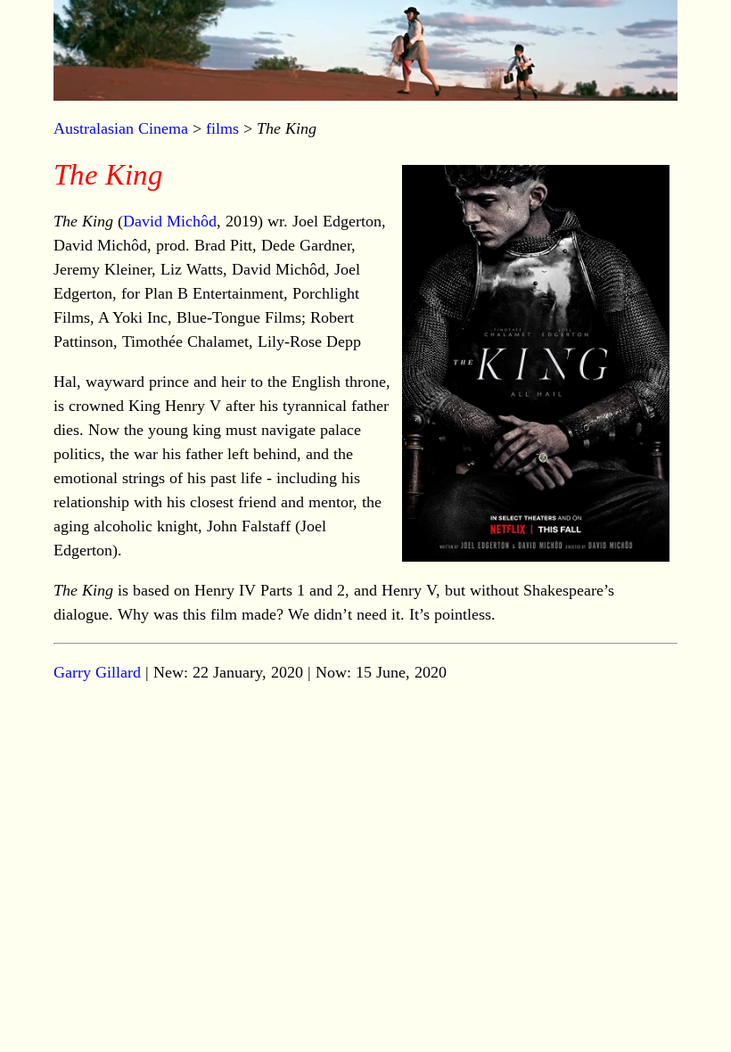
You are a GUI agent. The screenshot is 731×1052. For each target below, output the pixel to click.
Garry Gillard (97, 672)
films (222, 128)
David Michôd (170, 221)
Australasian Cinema (120, 128)
